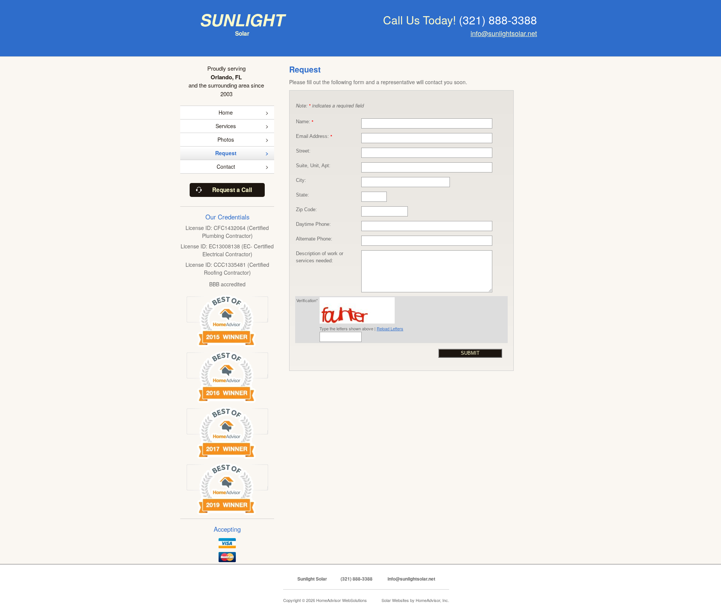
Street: (303, 151)
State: (302, 195)
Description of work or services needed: (319, 257)
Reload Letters (390, 328)
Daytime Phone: (313, 224)
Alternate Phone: (314, 239)
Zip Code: (306, 209)
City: (301, 180)
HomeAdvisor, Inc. (432, 600)
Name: (304, 121)
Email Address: (314, 136)
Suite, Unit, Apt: (313, 165)
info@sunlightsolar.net (504, 33)
